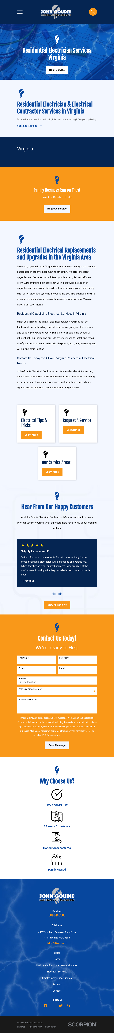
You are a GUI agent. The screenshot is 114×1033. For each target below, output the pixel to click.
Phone (22, 668)
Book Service (57, 70)
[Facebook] (45, 1005)
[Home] (56, 12)
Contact (57, 990)
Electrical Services (57, 971)
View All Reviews (57, 604)
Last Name (64, 658)
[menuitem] (21, 1027)
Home (57, 959)
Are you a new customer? (30, 689)
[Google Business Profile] (60, 1005)
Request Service (57, 208)
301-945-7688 (57, 915)
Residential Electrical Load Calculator (57, 965)
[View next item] (60, 594)
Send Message (57, 745)
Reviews (57, 984)
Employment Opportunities (57, 978)
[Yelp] (68, 1005)
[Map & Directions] (57, 943)
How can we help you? (29, 699)
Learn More (31, 434)
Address (22, 678)
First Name (24, 658)
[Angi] (53, 1005)
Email (62, 668)
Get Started (73, 429)
